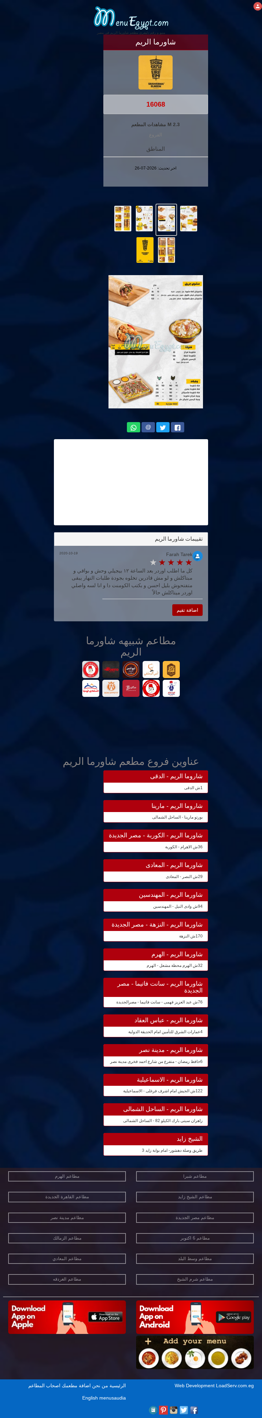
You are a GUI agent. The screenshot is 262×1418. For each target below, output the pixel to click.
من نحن (100, 1385)
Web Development (195, 1385)
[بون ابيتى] (111, 689)
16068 (155, 104)
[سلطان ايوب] (91, 689)
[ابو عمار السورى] (171, 689)
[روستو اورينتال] (111, 670)
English (90, 1398)
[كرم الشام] (171, 670)
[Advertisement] (131, 482)
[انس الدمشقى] (151, 670)
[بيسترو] (131, 689)
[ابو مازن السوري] (151, 689)
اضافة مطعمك (76, 1385)
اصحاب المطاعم (44, 1385)
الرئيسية (118, 1385)
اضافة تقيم (187, 610)
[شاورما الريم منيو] (188, 218)
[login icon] (257, 6)
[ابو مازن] (91, 670)
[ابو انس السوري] (131, 670)
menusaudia (112, 1398)
